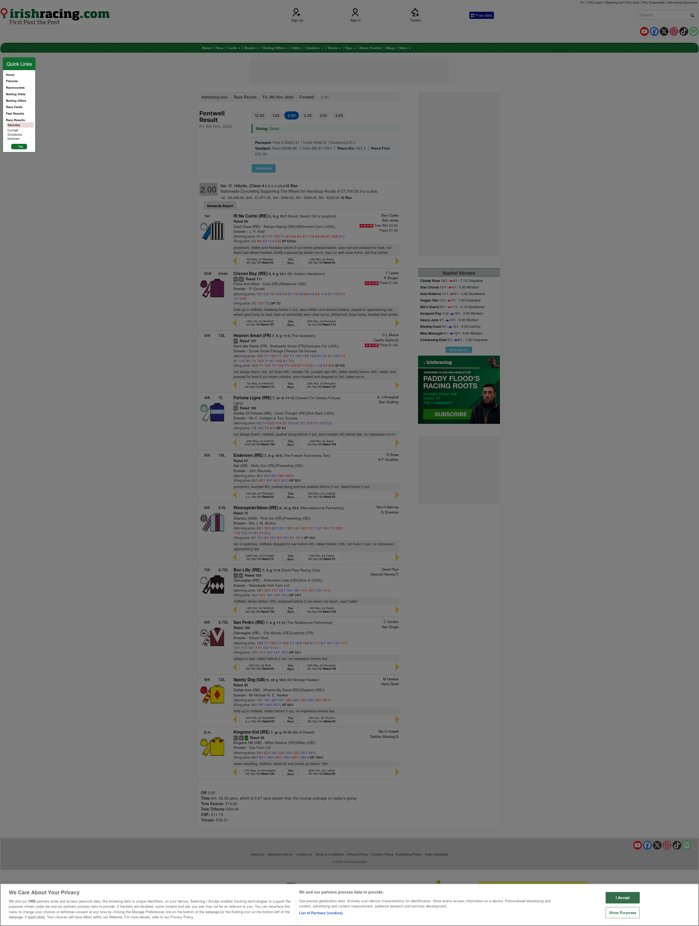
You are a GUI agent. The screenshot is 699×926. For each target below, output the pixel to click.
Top (20, 146)
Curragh (12, 130)
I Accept (623, 897)
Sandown (13, 138)
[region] (349, 904)
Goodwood (14, 134)
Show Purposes (622, 912)
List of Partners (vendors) (321, 912)
